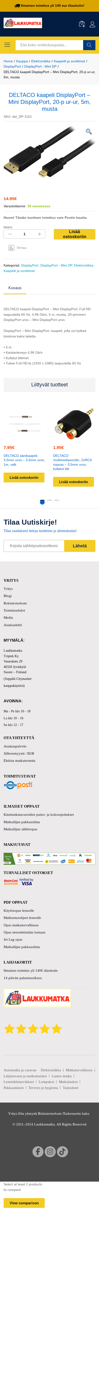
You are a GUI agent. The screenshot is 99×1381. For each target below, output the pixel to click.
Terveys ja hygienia (43, 1088)
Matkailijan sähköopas (20, 829)
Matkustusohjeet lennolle (22, 918)
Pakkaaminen (14, 1088)
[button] (24, 436)
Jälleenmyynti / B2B (19, 753)
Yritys (8, 589)
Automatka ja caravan (20, 1070)
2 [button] (49, 502)
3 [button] (56, 502)
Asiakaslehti (13, 625)
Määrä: (8, 227)
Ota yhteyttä (28, 1113)
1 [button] (42, 502)
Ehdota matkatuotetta (19, 760)
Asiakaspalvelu (15, 746)
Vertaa (21, 248)
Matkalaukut (68, 1082)
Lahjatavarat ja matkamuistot (25, 1076)
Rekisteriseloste (15, 603)
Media (8, 617)
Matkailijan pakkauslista (22, 822)
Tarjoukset (70, 1088)
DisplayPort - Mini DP (56, 265)
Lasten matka (62, 1076)
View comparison (24, 1203)
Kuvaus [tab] (14, 288)
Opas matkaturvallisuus (21, 925)
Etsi (89, 45)
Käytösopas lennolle (19, 910)
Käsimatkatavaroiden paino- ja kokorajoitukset (39, 814)
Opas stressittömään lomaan (24, 932)
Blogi (8, 596)
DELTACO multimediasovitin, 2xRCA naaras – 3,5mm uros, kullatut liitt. (72, 462)
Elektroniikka (83, 265)
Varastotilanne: (15, 206)
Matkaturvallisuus (79, 1070)
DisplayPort (29, 265)
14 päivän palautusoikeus (23, 978)
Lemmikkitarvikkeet (19, 1082)
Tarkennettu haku (76, 1113)
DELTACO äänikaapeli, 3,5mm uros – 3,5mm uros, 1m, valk (24, 460)
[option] (49, 151)
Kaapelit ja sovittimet (19, 271)
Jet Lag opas (13, 939)
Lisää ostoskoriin (74, 234)
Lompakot (46, 1082)
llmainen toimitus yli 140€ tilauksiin (31, 970)
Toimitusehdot (14, 610)
